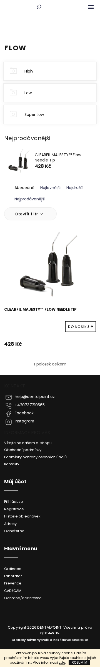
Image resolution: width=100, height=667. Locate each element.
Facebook (24, 413)
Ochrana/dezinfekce (23, 598)
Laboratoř (13, 576)
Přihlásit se (13, 501)
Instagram (24, 421)
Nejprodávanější (29, 199)
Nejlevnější (50, 187)
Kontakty (11, 464)
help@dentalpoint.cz (35, 396)
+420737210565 (30, 405)
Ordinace (12, 568)
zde (62, 662)
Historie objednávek (22, 516)
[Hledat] (38, 7)
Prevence (12, 583)
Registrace (14, 509)
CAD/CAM (12, 590)
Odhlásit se (14, 531)
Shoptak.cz (80, 640)
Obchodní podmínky (22, 449)
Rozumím (79, 662)
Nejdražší (74, 187)
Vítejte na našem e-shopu (28, 442)
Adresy (10, 523)
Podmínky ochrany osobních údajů (35, 457)
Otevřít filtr (27, 214)
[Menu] (91, 7)
